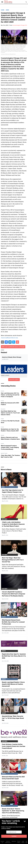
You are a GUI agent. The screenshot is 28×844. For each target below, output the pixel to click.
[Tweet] (13, 342)
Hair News (4, 554)
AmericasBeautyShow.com (9, 338)
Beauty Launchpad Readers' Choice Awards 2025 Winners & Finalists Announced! (13, 684)
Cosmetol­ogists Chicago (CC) (20, 25)
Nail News (4, 519)
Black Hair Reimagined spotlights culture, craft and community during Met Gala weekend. (13, 566)
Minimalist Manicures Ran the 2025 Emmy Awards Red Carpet (13, 777)
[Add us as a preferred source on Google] (17, 342)
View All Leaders (14, 379)
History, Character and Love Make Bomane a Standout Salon (10, 438)
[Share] (6, 342)
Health (2, 418)
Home (2, 10)
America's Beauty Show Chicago (11, 357)
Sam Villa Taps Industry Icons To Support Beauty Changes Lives (12, 491)
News (7, 10)
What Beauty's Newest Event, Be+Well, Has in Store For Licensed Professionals (13, 622)
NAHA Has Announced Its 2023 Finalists (10, 403)
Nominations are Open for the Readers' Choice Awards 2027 (10, 430)
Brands (2, 391)
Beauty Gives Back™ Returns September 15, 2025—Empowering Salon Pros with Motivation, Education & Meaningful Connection (13, 811)
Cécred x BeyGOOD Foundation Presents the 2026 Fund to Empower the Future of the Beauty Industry (13, 594)
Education (3, 409)
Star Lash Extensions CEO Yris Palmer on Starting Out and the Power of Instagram (10, 394)
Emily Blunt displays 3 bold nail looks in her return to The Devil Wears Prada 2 (14, 531)
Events (2, 400)
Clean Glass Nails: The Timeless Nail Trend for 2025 (10, 456)
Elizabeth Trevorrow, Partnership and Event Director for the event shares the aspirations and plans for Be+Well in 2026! (14, 628)
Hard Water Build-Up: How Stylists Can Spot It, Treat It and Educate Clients (10, 412)
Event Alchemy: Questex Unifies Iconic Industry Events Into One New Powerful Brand (13, 746)
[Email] (2, 342)
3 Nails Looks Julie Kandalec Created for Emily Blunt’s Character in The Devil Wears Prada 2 (13, 524)
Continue (14, 836)
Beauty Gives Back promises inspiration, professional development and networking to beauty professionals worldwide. (12, 817)
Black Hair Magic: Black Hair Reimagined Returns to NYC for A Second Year (12, 560)
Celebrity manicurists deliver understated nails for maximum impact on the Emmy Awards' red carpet (12, 783)
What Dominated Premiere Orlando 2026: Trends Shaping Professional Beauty (10, 447)
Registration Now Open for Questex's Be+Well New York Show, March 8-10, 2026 (14, 656)
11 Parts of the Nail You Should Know (10, 421)
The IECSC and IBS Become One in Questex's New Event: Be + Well (12, 752)
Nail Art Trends (4, 453)
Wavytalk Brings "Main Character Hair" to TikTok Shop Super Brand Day (13, 718)
